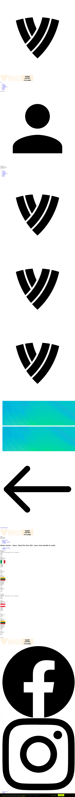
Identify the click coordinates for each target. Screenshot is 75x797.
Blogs (3, 89)
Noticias (3, 87)
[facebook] (38, 717)
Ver (1, 82)
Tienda (3, 88)
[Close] (73, 795)
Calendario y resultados (6, 547)
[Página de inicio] (37, 37)
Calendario (4, 84)
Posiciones (4, 542)
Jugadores (4, 548)
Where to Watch (5, 540)
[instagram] (38, 789)
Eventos (3, 85)
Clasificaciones (4, 86)
